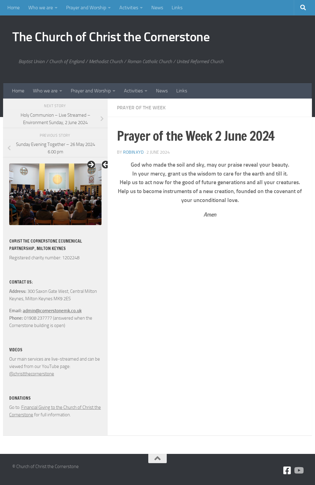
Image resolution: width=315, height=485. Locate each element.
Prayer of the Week (141, 108)
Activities (128, 7)
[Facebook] (287, 470)
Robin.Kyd (133, 152)
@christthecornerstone (31, 374)
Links (177, 7)
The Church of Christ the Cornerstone (110, 37)
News (157, 7)
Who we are (40, 7)
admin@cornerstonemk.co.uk (52, 310)
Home (13, 7)
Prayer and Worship (86, 7)
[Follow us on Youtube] (298, 470)
